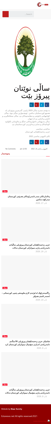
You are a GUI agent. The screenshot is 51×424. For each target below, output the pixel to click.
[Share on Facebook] (47, 105)
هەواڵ (5, 191)
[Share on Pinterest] (37, 105)
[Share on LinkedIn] (31, 105)
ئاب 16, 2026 (41, 251)
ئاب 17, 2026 (41, 203)
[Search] (5, 14)
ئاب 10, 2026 (41, 300)
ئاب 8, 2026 (42, 348)
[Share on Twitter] (42, 105)
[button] (39, 14)
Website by (11, 409)
